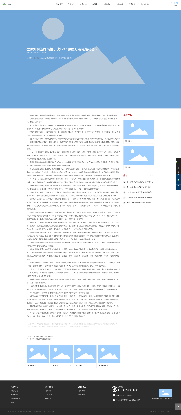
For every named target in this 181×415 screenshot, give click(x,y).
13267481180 (128, 390)
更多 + (152, 175)
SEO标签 (153, 411)
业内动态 (36, 58)
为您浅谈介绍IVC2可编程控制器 (42, 336)
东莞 (172, 411)
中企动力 (168, 411)
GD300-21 (55, 365)
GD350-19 (32, 365)
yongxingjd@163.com (124, 395)
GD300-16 (79, 365)
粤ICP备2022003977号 (47, 411)
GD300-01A (103, 365)
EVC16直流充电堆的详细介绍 (42, 339)
